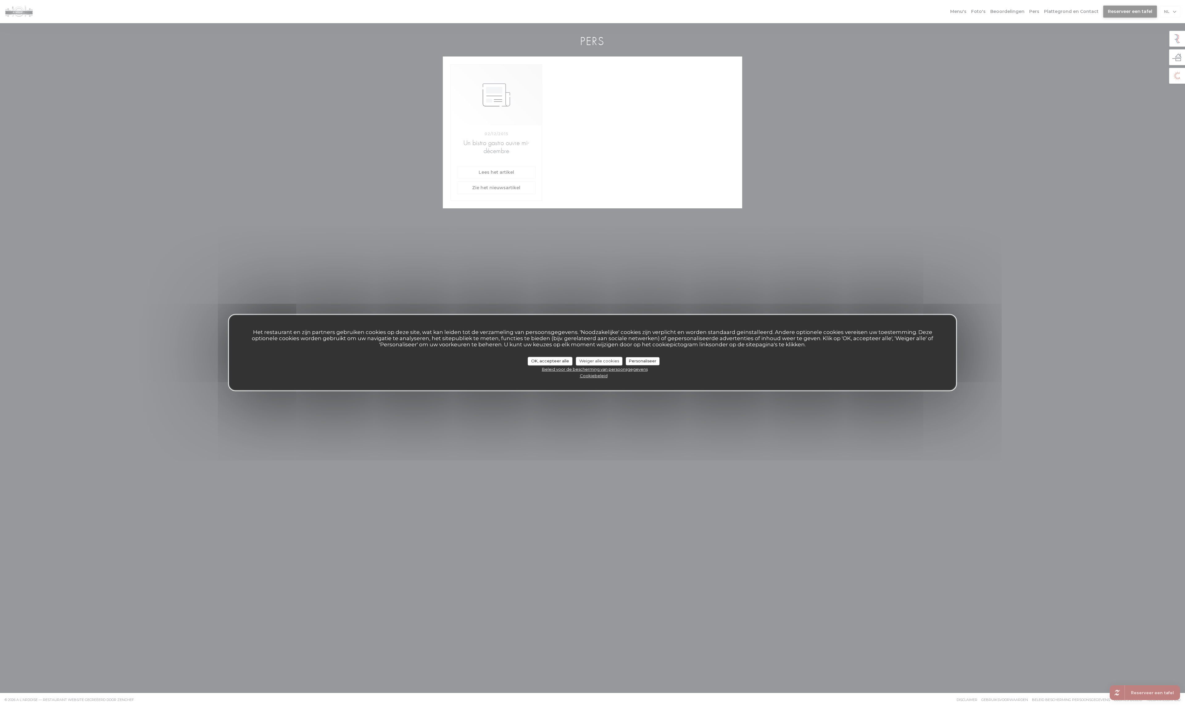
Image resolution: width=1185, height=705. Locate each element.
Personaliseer (642, 360)
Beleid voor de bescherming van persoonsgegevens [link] (595, 369)
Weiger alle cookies (599, 360)
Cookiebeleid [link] (594, 375)
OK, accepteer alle (550, 360)
